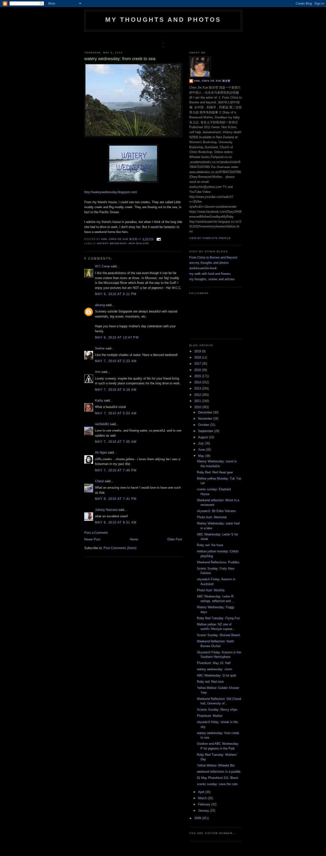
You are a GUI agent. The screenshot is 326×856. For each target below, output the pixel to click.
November (205, 418)
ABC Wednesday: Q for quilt (216, 675)
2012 (198, 394)
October (204, 425)
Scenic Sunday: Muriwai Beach (218, 635)
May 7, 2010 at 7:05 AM (116, 442)
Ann (97, 372)
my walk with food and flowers (210, 273)
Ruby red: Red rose (210, 681)
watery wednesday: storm (214, 669)
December (205, 412)
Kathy (99, 400)
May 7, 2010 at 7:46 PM (116, 470)
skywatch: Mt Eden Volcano (216, 511)
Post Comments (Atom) (120, 548)
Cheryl (99, 481)
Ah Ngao (101, 452)
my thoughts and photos (163, 19)
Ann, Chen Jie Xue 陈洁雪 (119, 239)
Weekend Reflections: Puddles (218, 562)
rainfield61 (102, 424)
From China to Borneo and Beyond (213, 257)
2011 (198, 401)
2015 (198, 376)
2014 (198, 382)
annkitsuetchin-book (203, 268)
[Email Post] (158, 239)
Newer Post (92, 539)
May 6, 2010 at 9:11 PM (116, 294)
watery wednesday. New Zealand (123, 243)
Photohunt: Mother (209, 716)
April (201, 792)
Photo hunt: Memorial (211, 517)
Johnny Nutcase (106, 510)
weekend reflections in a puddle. (219, 771)
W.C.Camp (102, 266)
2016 (198, 370)
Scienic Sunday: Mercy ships (217, 709)
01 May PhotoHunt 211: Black (217, 778)
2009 (198, 818)
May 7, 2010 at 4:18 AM (116, 389)
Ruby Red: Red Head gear (215, 472)
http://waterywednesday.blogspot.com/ (110, 192)
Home (134, 539)
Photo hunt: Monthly (211, 590)
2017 (198, 363)
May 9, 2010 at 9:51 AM (116, 522)
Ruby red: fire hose (210, 545)
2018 (198, 357)
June (202, 449)
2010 (198, 407)
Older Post (174, 539)
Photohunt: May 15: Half (214, 663)
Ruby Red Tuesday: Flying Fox (218, 618)
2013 (198, 388)
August (203, 437)
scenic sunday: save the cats (217, 784)
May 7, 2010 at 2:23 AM (116, 361)
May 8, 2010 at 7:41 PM (116, 499)
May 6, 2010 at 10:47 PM (117, 337)
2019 (198, 351)
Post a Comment (96, 532)
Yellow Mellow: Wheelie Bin (216, 765)
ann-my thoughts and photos (209, 262)
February (204, 804)
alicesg (100, 305)
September (206, 431)
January (204, 810)
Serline (100, 348)
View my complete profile (210, 238)
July (201, 443)
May (201, 456)
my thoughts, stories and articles (212, 279)
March (203, 798)
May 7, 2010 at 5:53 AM (116, 413)
